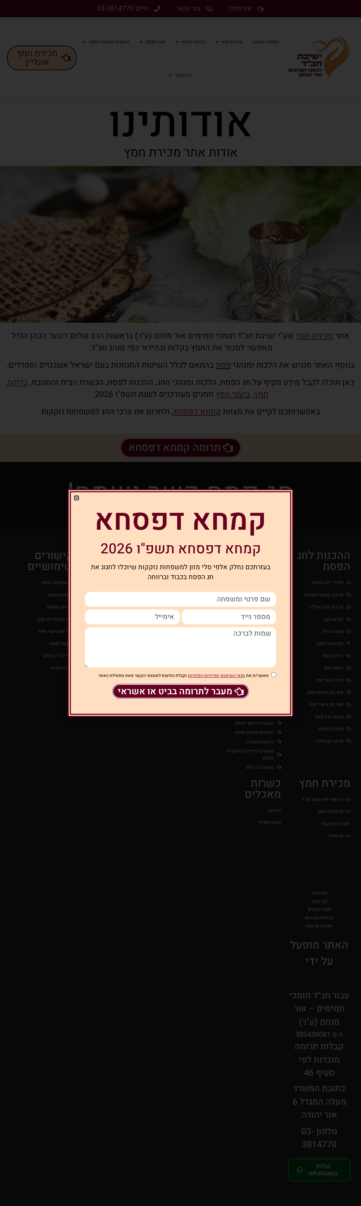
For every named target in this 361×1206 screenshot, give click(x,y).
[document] (180, 603)
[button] (76, 498)
